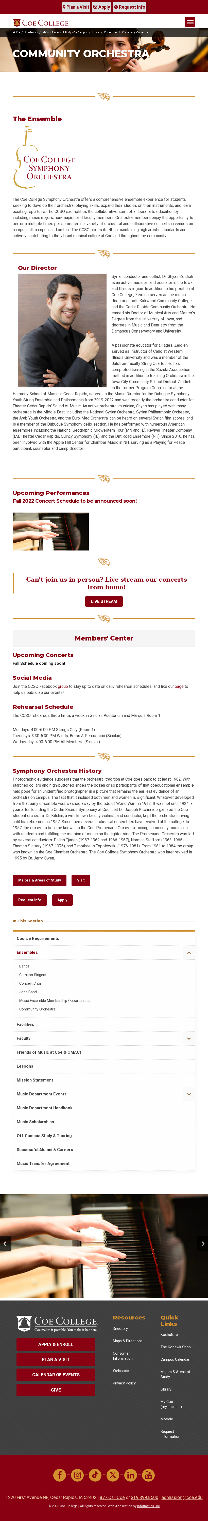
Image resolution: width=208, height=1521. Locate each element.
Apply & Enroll (55, 1344)
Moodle (167, 1419)
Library (166, 1389)
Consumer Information (123, 1356)
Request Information (170, 1434)
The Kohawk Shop (176, 1347)
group (63, 686)
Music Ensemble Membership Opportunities (54, 1001)
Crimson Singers (32, 975)
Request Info (131, 7)
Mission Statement (35, 1080)
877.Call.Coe (112, 1497)
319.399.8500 (144, 1497)
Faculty (23, 1038)
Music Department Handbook (45, 1108)
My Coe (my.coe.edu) (171, 1404)
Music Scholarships (35, 1121)
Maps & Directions (128, 1341)
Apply (103, 7)
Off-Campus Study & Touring (44, 1135)
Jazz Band (28, 992)
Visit (81, 880)
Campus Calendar (175, 1359)
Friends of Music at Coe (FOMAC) (49, 1052)
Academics (31, 32)
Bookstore (169, 1335)
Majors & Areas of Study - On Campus (65, 32)
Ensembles (110, 32)
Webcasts (121, 1371)
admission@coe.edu (182, 1497)
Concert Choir (30, 983)
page (179, 686)
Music (96, 32)
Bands (24, 966)
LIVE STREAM (104, 601)
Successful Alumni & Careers (45, 1149)
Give (56, 1390)
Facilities (25, 1024)
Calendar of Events (56, 1374)
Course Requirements (38, 938)
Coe (17, 32)
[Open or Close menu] (189, 953)
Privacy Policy (124, 1383)
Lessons (25, 1066)
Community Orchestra (135, 32)
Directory (120, 1329)
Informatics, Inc (148, 1506)
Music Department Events (41, 1094)
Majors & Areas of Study (39, 880)
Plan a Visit (77, 7)
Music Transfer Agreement (43, 1163)
